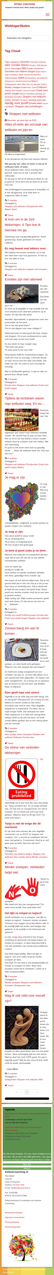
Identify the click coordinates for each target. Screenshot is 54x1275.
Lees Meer (12, 1069)
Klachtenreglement (12, 1227)
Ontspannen (10, 81)
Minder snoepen (13, 87)
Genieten (25, 62)
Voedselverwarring (23, 81)
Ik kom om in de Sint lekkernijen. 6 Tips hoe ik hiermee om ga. (22, 224)
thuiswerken (36, 75)
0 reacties (12, 200)
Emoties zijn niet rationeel (23, 279)
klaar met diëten (11, 75)
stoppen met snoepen (13, 91)
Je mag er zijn (15, 477)
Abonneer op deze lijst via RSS (21, 120)
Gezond (27, 75)
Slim (24, 84)
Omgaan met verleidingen (28, 106)
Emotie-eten (35, 103)
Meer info (27, 1164)
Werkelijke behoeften (13, 97)
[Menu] (48, 14)
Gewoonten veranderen (36, 78)
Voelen (43, 84)
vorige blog (17, 937)
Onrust (23, 94)
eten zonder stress (17, 65)
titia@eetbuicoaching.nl (20, 1188)
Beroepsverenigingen (14, 1213)
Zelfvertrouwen (11, 78)
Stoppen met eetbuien (34, 96)
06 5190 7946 (18, 1185)
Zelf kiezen (42, 65)
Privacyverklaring (12, 1222)
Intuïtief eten (26, 87)
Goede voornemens (35, 68)
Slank (20, 75)
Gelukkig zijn (40, 94)
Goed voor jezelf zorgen (16, 618)
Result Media (8, 1272)
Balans (34, 81)
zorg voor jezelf (29, 91)
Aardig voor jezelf (16, 103)
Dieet (21, 77)
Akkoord (27, 1169)
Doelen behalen (12, 100)
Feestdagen (16, 68)
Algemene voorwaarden (15, 1217)
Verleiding (30, 94)
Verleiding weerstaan (37, 100)
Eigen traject (41, 72)
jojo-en (7, 68)
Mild (24, 68)
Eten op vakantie (33, 84)
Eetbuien (42, 87)
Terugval (23, 100)
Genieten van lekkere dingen (20, 71)
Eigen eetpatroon (12, 62)
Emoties (32, 65)
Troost (34, 87)
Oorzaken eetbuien (38, 62)
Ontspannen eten (13, 84)
